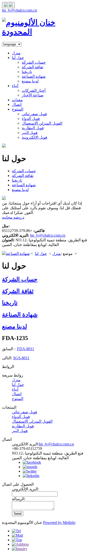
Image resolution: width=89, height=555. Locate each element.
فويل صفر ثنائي (34, 114)
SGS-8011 (21, 358)
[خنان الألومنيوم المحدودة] (44, 31)
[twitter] (30, 471)
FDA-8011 (25, 349)
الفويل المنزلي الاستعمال (42, 123)
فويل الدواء (31, 118)
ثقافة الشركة (32, 67)
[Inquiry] (19, 549)
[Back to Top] (17, 540)
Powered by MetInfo (59, 522)
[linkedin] (31, 476)
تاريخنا (27, 72)
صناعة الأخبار (33, 95)
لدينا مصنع (30, 81)
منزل (16, 53)
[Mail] (17, 535)
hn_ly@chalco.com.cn (19, 10)
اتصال (17, 104)
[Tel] (16, 531)
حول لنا (18, 58)
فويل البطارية (33, 128)
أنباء (15, 86)
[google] (30, 467)
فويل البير (30, 133)
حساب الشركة (34, 62)
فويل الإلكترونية (34, 137)
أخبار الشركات (33, 90)
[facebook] (32, 462)
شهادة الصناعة (33, 76)
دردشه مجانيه (13, 217)
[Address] (20, 544)
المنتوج (17, 109)
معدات (17, 100)
